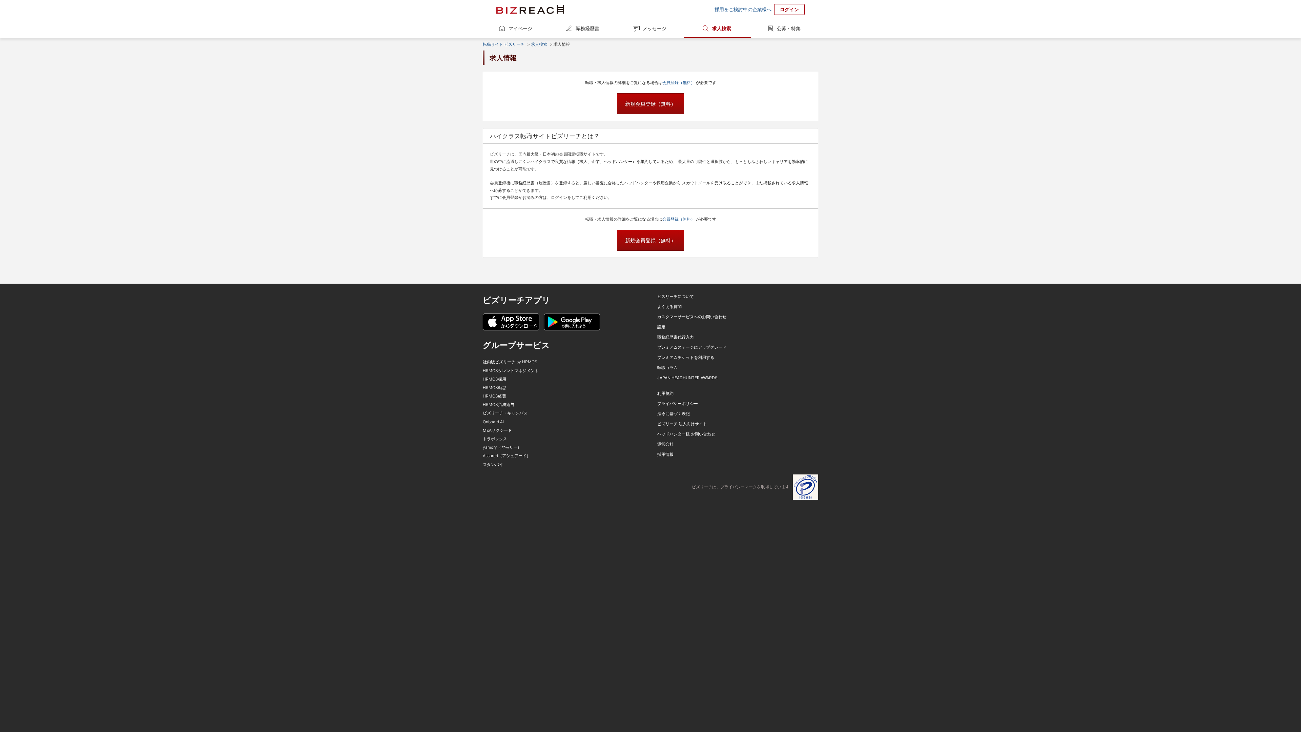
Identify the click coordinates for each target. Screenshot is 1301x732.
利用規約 (665, 393)
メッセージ (654, 28)
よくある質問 (669, 306)
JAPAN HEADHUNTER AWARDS (687, 377)
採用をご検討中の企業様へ (743, 9)
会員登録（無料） (679, 82)
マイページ (520, 28)
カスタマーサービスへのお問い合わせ (691, 316)
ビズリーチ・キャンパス (505, 412)
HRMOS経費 (494, 396)
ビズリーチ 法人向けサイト (682, 423)
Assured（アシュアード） (507, 455)
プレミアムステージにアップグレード (691, 347)
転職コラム (667, 367)
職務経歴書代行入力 (675, 337)
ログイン (789, 9)
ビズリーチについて (675, 296)
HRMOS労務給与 (498, 404)
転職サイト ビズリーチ (503, 44)
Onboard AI (493, 421)
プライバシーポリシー (677, 403)
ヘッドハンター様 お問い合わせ (686, 433)
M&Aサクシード (497, 430)
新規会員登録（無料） (650, 104)
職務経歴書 (587, 28)
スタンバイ (493, 464)
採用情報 (665, 454)
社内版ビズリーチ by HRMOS (510, 361)
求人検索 (721, 28)
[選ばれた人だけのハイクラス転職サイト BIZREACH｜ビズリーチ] (530, 9)
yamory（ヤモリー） (502, 447)
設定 (661, 326)
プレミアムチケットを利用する (685, 357)
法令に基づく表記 (673, 413)
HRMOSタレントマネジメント (511, 370)
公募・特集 (789, 28)
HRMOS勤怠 (494, 387)
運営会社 (665, 444)
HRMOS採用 (494, 379)
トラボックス (495, 438)
